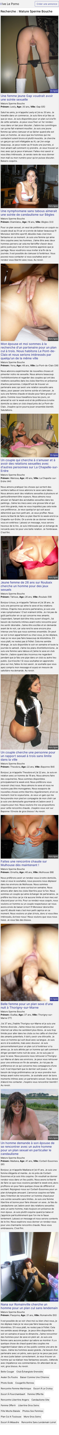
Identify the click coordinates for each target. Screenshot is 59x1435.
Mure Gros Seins (32, 1416)
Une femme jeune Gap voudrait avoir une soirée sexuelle (27, 97)
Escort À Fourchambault (13, 1394)
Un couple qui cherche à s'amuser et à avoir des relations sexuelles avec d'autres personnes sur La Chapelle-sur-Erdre (29, 465)
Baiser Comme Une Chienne (34, 1377)
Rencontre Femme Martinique (16, 1388)
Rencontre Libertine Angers (15, 1399)
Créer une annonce (47, 3)
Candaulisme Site (40, 1399)
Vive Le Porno (9, 4)
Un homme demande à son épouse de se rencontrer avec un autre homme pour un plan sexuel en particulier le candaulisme (27, 1148)
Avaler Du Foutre (9, 1377)
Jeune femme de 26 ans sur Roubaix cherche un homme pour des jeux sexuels (26, 586)
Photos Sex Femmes (32, 1411)
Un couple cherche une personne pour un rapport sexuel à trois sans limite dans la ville (28, 756)
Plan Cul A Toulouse (11, 1416)
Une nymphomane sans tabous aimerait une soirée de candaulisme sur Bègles (29, 212)
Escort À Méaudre (10, 1422)
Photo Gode (7, 1382)
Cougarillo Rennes (24, 1382)
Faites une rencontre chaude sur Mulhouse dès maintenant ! (24, 863)
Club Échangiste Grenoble (29, 1371)
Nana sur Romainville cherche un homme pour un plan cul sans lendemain (29, 1306)
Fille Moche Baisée (10, 1411)
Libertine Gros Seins (28, 1405)
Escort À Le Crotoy (43, 1388)
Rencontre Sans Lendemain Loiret (38, 1422)
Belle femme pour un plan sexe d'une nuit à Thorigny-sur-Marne (27, 1005)
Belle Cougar (7, 1371)
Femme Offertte (35, 1394)
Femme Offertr (8, 1405)
